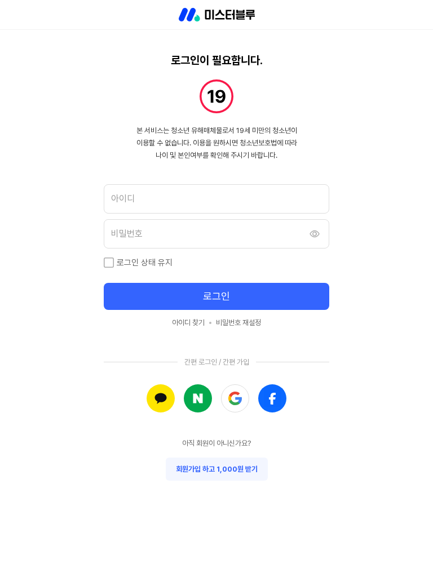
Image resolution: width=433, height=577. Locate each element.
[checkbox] (109, 263)
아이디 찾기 (188, 322)
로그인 (216, 296)
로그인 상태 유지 (145, 263)
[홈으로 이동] (217, 14)
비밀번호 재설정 (238, 322)
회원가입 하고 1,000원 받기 (217, 469)
